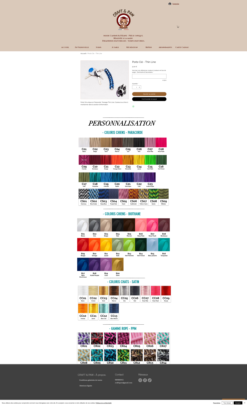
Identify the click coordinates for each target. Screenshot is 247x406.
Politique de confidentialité (104, 403)
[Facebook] (145, 380)
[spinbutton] (136, 87)
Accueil (83, 53)
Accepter (238, 403)
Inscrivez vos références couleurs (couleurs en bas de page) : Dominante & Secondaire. (149, 71)
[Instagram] (140, 380)
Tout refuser (227, 403)
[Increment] (139, 87)
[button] (178, 27)
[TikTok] (150, 380)
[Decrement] (133, 87)
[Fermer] (245, 402)
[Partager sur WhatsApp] (133, 106)
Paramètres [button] (216, 403)
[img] (84, 146)
